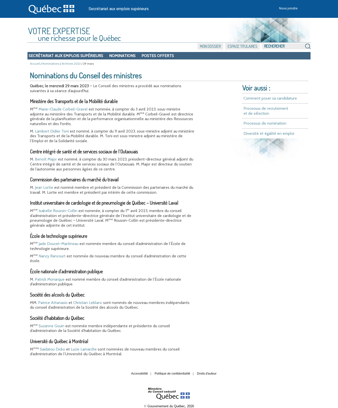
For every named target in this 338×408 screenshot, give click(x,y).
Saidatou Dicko (52, 349)
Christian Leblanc (87, 302)
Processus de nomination (264, 123)
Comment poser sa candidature (270, 98)
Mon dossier (210, 46)
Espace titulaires (242, 46)
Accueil (35, 63)
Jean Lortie (44, 187)
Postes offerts (158, 55)
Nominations (122, 55)
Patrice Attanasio (53, 302)
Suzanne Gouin (51, 326)
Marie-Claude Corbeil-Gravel (63, 109)
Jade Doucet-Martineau (58, 243)
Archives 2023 (71, 63)
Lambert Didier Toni (52, 131)
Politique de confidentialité (172, 373)
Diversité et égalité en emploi (268, 133)
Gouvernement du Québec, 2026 (170, 406)
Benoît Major (46, 159)
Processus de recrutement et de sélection (265, 111)
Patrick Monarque (50, 279)
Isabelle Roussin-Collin (58, 210)
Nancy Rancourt (52, 256)
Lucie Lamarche (84, 349)
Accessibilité (139, 373)
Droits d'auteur (207, 373)
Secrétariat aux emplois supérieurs (119, 8)
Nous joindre (288, 8)
